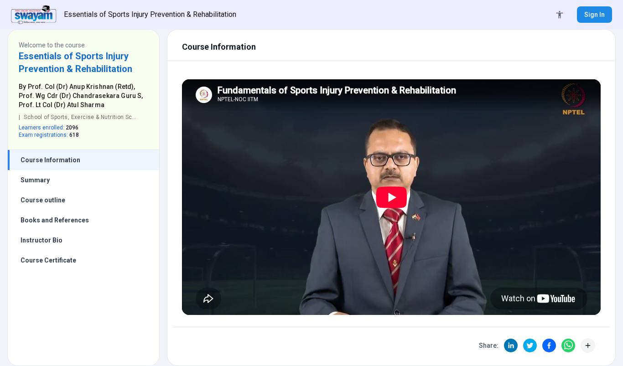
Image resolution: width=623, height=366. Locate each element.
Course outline (43, 200)
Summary (35, 180)
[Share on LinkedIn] (511, 345)
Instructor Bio (41, 240)
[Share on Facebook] (549, 345)
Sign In (594, 14)
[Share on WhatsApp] (568, 345)
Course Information (50, 160)
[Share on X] (530, 345)
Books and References (55, 220)
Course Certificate (48, 260)
